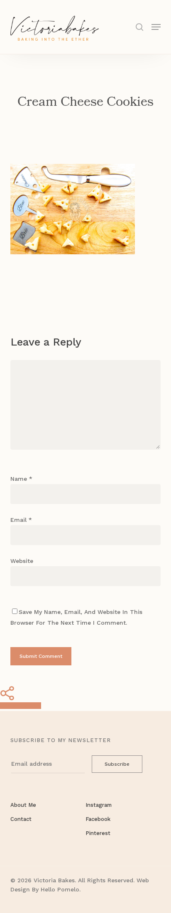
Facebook (98, 819)
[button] (156, 26)
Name (21, 478)
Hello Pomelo (60, 889)
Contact (21, 819)
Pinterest (98, 833)
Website (21, 561)
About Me (23, 805)
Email (21, 519)
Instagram (99, 805)
